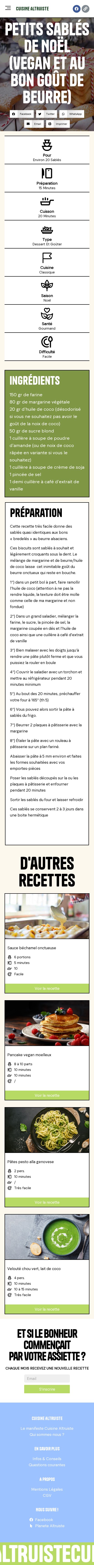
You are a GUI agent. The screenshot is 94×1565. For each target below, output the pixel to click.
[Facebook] (77, 9)
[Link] (85, 9)
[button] (22, 114)
